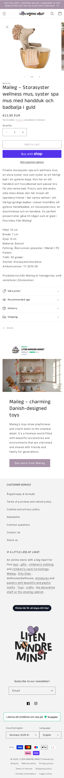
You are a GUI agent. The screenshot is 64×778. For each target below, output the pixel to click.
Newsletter (13, 516)
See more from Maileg (30, 463)
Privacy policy (46, 763)
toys (15, 564)
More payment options (32, 162)
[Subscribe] (51, 691)
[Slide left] (24, 77)
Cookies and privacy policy (23, 509)
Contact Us (13, 532)
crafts (30, 587)
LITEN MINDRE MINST (30, 759)
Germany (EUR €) (19, 735)
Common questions (18, 524)
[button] (4, 13)
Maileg (11, 573)
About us (12, 540)
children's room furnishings (30, 569)
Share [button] (9, 327)
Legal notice (45, 774)
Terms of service (24, 768)
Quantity (7, 125)
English (47, 735)
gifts (23, 564)
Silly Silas (24, 573)
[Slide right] (39, 77)
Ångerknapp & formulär (21, 494)
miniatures (42, 578)
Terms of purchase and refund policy (29, 501)
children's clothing (41, 564)
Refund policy (29, 763)
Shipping (19, 120)
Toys (20, 587)
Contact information (26, 774)
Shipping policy (44, 768)
